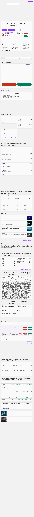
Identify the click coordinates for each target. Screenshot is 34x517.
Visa (2, 158)
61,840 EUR (29, 327)
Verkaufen (25, 33)
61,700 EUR (25, 329)
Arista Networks (4, 165)
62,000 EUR (29, 329)
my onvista (13, 4)
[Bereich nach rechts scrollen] (31, 58)
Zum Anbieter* (13, 133)
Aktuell (10, 4)
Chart (7, 58)
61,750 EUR (25, 327)
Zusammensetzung (17, 58)
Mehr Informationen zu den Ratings (25, 269)
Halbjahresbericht (4, 407)
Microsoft (3, 153)
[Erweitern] (14, 30)
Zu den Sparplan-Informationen (10, 137)
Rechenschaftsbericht (5, 408)
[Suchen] (25, 4)
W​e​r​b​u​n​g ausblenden (20, 14)
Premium (17, 4)
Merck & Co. (3, 168)
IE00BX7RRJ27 (4, 196)
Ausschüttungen (23, 58)
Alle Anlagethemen (28, 250)
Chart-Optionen (28, 64)
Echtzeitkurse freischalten (4, 339)
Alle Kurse (11, 58)
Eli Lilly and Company (5, 156)
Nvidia (2, 151)
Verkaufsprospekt (4, 404)
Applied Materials (4, 160)
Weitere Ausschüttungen (27, 127)
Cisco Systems (4, 170)
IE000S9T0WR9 (4, 200)
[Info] (6, 43)
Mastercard (3, 163)
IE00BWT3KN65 (4, 204)
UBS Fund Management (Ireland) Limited (8, 306)
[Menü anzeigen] (7, 4)
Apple (2, 148)
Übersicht (3, 58)
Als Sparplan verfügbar (7, 50)
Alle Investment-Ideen (27, 240)
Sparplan (28, 58)
